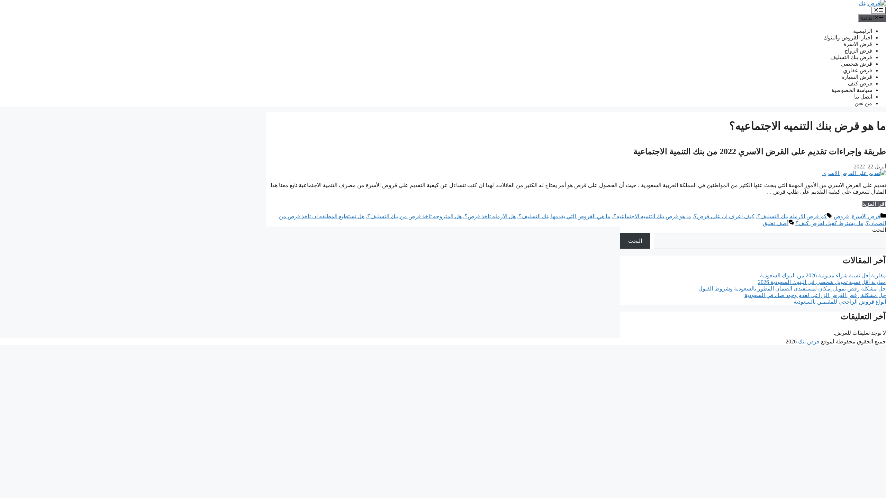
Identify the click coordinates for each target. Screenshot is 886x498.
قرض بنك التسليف (851, 57)
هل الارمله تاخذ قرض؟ (490, 216)
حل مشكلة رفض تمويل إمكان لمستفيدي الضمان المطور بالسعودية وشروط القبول (792, 289)
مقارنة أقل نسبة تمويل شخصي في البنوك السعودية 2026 (822, 282)
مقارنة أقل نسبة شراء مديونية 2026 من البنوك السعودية (823, 275)
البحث (879, 230)
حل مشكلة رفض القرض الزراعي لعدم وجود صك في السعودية (815, 295)
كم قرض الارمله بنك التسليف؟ (792, 216)
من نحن (863, 103)
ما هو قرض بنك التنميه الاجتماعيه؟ (652, 216)
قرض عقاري (857, 70)
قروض (841, 216)
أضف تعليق (775, 223)
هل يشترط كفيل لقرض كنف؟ (829, 223)
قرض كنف (860, 83)
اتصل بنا (863, 97)
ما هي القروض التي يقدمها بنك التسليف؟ (564, 216)
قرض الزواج (858, 51)
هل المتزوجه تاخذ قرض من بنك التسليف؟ (414, 216)
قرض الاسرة (857, 44)
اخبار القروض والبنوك (847, 37)
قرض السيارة (856, 77)
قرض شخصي (856, 64)
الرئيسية (862, 31)
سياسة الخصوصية (851, 90)
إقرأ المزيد (874, 204)
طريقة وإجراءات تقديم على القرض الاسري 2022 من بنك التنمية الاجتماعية (759, 151)
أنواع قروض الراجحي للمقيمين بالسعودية (840, 302)
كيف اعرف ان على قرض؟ (724, 216)
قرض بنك (809, 341)
